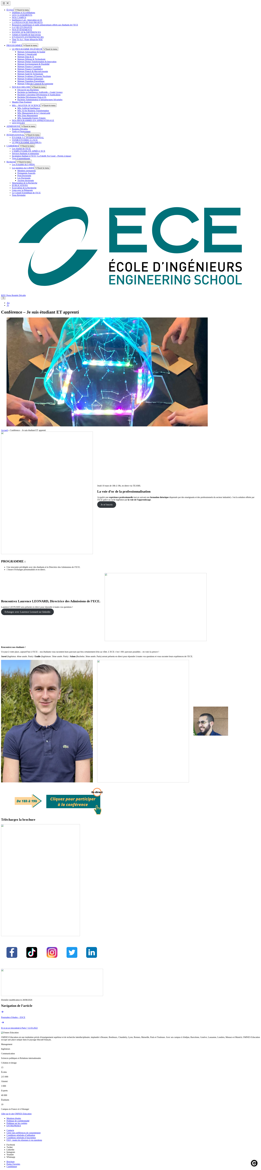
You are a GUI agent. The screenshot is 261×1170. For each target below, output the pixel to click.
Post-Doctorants (24, 175)
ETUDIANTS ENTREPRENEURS (28, 37)
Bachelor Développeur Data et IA (31, 97)
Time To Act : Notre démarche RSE (27, 39)
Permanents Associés (26, 173)
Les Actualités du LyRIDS (23, 164)
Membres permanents (26, 170)
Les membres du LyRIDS (23, 168)
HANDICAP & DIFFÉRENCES (26, 32)
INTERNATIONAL (15, 135)
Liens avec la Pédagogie (22, 190)
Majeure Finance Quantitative (30, 69)
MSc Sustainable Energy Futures (31, 118)
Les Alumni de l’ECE (21, 148)
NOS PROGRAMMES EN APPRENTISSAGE (33, 120)
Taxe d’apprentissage (21, 158)
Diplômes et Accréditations (23, 12)
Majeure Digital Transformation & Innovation (36, 61)
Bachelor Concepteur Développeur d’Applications (38, 95)
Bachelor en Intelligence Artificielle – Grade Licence (40, 92)
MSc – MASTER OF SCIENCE (26, 105)
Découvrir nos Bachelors (28, 90)
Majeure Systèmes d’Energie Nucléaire (34, 76)
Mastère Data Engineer (22, 102)
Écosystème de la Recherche (24, 188)
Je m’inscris (107, 504)
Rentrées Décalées (20, 129)
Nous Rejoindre (19, 195)
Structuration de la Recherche (24, 183)
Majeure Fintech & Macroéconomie (32, 71)
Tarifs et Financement (21, 131)
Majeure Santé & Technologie (30, 74)
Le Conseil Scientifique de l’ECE (26, 193)
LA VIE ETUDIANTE (22, 27)
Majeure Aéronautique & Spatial (31, 52)
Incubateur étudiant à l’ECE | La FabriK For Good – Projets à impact (41, 156)
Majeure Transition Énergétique (30, 81)
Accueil (4, 430)
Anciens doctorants (25, 180)
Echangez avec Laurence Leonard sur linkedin (27, 611)
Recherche (11, 162)
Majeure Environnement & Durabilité (33, 64)
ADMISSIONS (13, 126)
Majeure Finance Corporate (29, 66)
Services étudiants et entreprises (25, 153)
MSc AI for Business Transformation (33, 110)
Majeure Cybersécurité (27, 54)
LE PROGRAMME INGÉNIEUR (27, 49)
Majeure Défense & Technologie (31, 59)
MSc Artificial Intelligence (28, 108)
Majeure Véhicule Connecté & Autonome (35, 84)
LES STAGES (18, 123)
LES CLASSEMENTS (22, 15)
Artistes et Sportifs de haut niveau (26, 34)
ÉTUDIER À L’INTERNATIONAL (28, 137)
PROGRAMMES (14, 45)
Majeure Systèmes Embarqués (30, 79)
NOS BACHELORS (21, 87)
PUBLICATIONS (20, 185)
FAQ (14, 42)
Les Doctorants (23, 178)
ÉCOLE (10, 10)
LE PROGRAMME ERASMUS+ (27, 142)
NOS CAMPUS (19, 17)
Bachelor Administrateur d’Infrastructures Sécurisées (39, 99)
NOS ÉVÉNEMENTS (22, 30)
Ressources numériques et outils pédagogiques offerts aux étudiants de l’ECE (45, 25)
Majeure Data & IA (25, 57)
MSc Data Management (27, 115)
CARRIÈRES (13, 146)
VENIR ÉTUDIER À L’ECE (25, 140)
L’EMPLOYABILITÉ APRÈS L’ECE (28, 151)
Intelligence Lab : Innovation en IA (27, 20)
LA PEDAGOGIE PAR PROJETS (27, 22)
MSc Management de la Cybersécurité (33, 113)
